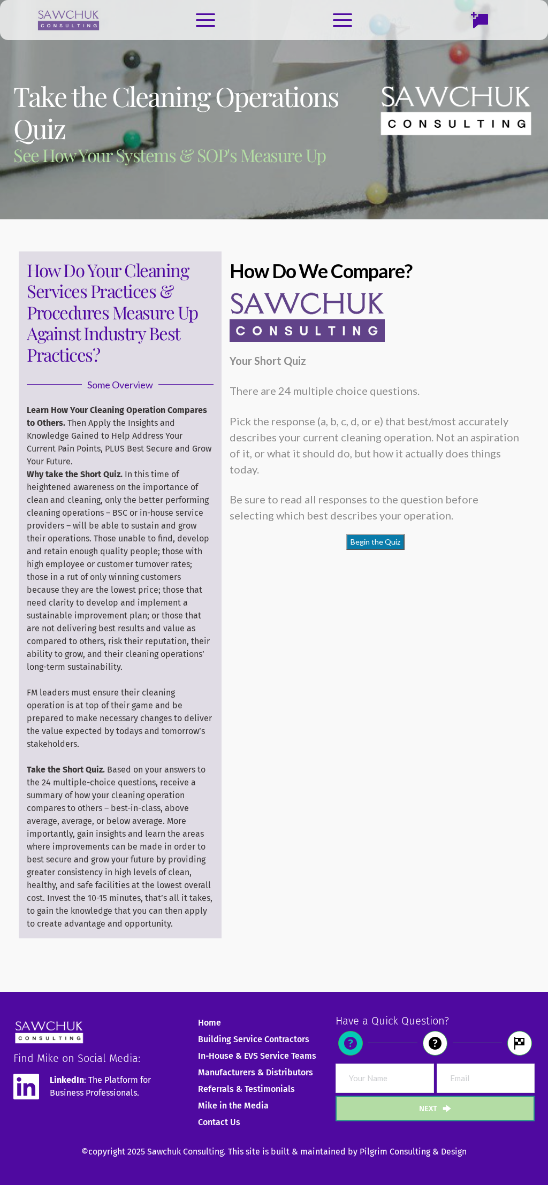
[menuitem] (257, 1023)
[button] (205, 19)
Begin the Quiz (375, 541)
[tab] (353, 1043)
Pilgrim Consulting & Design (413, 1151)
